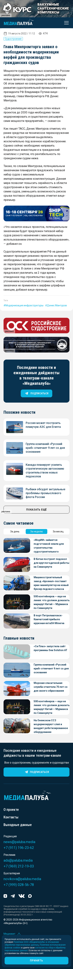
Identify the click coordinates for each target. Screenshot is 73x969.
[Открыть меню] (65, 22)
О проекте (11, 809)
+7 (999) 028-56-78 (19, 885)
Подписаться (39, 772)
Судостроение (13, 38)
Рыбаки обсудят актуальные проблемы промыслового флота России (45, 493)
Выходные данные (18, 825)
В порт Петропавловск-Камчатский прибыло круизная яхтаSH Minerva (49, 619)
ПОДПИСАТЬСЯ (39, 393)
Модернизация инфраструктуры (24, 305)
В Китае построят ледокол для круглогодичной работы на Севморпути (51, 563)
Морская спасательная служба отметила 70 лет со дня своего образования (51, 687)
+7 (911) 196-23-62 (19, 848)
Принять (36, 960)
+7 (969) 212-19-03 (19, 866)
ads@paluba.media (18, 860)
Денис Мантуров (57, 305)
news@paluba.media (19, 842)
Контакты (11, 817)
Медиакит (9, 933)
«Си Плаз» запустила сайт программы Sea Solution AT (50, 648)
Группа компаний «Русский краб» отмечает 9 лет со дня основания (45, 447)
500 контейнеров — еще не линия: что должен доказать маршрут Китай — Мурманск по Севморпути (51, 602)
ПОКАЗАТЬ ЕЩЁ (36, 509)
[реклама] (36, 213)
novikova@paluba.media (22, 879)
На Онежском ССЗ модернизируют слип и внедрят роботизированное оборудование (51, 726)
